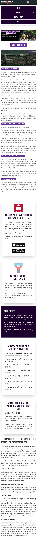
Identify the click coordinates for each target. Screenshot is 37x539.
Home (18, 8)
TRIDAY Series (18, 17)
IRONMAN (18, 12)
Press (18, 22)
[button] (34, 2)
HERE (23, 45)
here (6, 238)
